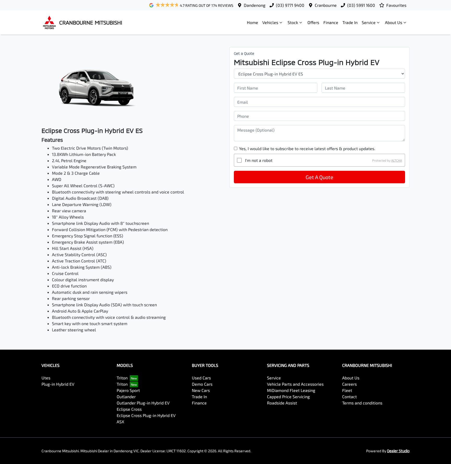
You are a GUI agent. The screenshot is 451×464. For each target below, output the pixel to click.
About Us (393, 22)
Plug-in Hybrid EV (57, 383)
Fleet (347, 390)
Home (252, 22)
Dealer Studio (398, 451)
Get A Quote (319, 177)
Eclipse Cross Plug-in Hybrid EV (146, 415)
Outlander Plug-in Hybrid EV (143, 402)
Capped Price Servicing (288, 396)
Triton (122, 377)
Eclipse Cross (129, 409)
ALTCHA (396, 160)
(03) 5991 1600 (361, 5)
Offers (313, 22)
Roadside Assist (282, 402)
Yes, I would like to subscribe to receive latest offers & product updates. (307, 148)
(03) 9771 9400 (290, 5)
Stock (293, 22)
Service (369, 22)
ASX (120, 421)
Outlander (126, 396)
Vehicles (270, 22)
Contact (349, 396)
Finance (330, 22)
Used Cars (201, 377)
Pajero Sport (128, 390)
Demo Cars (202, 383)
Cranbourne (326, 5)
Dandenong (254, 5)
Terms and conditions (362, 402)
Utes (45, 377)
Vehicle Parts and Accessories (295, 383)
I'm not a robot (258, 160)
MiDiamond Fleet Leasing (291, 390)
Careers (349, 383)
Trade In (350, 22)
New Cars (201, 390)
